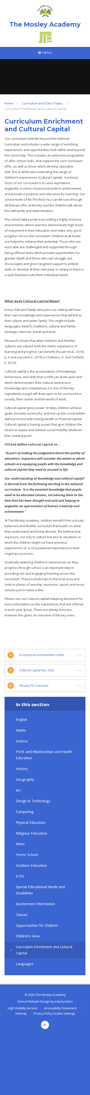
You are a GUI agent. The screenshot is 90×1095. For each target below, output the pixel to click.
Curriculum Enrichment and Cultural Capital (35, 109)
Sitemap (21, 1013)
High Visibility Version (22, 1008)
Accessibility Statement (60, 1008)
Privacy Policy (42, 1013)
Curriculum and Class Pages (42, 103)
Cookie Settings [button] (64, 1013)
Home (9, 103)
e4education (64, 1001)
